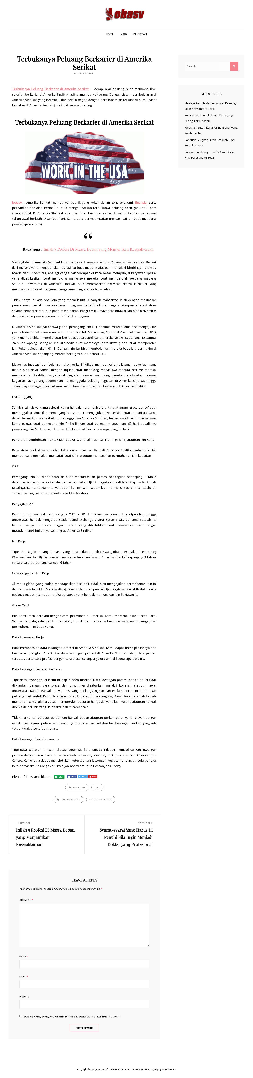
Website (24, 996)
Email (23, 976)
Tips (97, 787)
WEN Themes (169, 1069)
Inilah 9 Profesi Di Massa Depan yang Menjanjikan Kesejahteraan (99, 249)
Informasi (140, 34)
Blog (123, 34)
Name (23, 956)
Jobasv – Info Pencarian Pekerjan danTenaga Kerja (122, 1069)
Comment (26, 900)
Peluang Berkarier (101, 799)
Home (110, 34)
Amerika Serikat (70, 799)
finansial (141, 202)
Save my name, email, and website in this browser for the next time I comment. (72, 1016)
